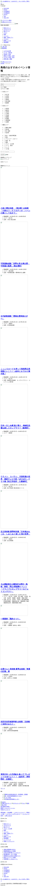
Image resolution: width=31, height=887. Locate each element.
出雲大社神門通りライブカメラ (12, 852)
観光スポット (7, 28)
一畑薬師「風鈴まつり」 (11, 619)
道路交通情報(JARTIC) (10, 849)
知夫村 (7, 132)
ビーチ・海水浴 (8, 52)
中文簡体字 (7, 11)
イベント (6, 36)
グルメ (5, 32)
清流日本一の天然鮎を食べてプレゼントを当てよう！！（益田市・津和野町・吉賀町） (15, 776)
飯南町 (7, 102)
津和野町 (7, 120)
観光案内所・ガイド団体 (10, 854)
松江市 (7, 94)
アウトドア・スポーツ (11, 139)
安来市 (7, 98)
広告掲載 (9, 812)
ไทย (5, 16)
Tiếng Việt (6, 17)
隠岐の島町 (8, 127)
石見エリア (5, 105)
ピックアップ (7, 839)
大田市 (7, 112)
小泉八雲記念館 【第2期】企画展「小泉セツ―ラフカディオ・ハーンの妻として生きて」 (15, 210)
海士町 (7, 129)
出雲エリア (5, 91)
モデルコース (7, 29)
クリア (2, 154)
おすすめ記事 (7, 51)
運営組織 (3, 812)
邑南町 (7, 118)
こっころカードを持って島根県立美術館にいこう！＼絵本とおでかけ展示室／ (15, 371)
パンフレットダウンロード (13, 814)
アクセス (6, 39)
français (5, 14)
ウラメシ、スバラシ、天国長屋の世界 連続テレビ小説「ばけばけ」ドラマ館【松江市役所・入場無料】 (15, 479)
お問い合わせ (8, 815)
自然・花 (7, 140)
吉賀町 (7, 122)
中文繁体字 (7, 13)
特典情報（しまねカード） (11, 859)
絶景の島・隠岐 (8, 59)
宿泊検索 (6, 42)
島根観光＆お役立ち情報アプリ (12, 856)
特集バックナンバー (9, 841)
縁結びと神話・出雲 (9, 55)
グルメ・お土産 (9, 144)
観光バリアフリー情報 (10, 857)
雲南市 (7, 99)
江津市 (7, 113)
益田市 (7, 110)
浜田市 (7, 108)
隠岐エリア (5, 124)
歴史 (6, 137)
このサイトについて (19, 812)
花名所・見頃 (7, 54)
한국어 (5, 9)
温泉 (5, 34)
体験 (6, 142)
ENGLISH (6, 8)
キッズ (7, 147)
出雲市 (7, 96)
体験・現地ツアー (8, 37)
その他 (7, 148)
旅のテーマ (7, 31)
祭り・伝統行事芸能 (10, 135)
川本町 (7, 115)
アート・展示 (9, 145)
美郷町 (7, 117)
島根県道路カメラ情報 (10, 851)
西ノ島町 (7, 131)
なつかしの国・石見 (9, 57)
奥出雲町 (7, 101)
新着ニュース (7, 40)
